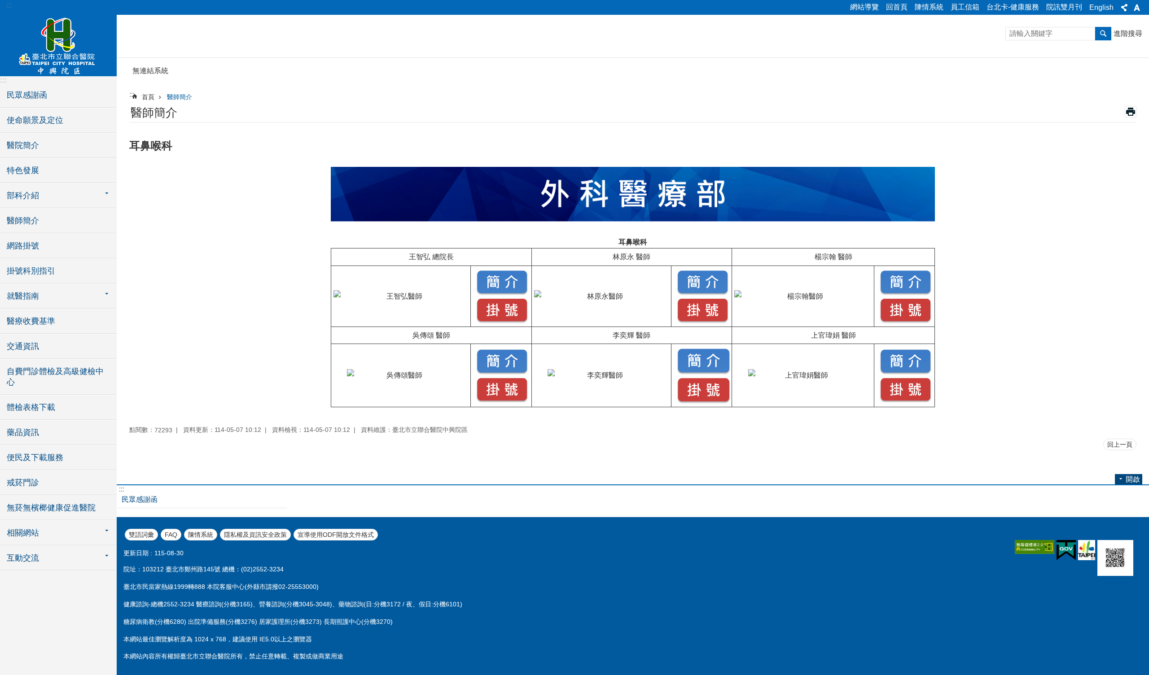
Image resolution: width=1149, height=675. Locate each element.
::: (9, 5)
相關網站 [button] (23, 532)
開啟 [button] (1133, 479)
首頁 (148, 96)
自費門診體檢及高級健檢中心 (55, 377)
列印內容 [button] (1130, 112)
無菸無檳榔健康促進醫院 (51, 507)
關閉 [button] (1124, 7)
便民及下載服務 (35, 457)
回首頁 (897, 7)
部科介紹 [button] (23, 195)
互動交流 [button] (23, 557)
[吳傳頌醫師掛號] (502, 397)
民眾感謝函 (27, 95)
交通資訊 (23, 346)
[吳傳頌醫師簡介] (502, 369)
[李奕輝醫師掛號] (704, 398)
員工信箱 (965, 7)
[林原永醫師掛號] (703, 318)
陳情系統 (929, 7)
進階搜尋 (1128, 33)
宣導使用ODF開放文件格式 (336, 534)
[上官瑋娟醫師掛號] (906, 397)
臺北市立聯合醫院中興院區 (58, 44)
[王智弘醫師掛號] (502, 318)
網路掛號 (23, 245)
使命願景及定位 (35, 120)
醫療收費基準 (31, 321)
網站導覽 (864, 7)
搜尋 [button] (1103, 33)
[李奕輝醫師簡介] (704, 370)
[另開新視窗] (1034, 547)
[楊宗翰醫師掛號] (906, 318)
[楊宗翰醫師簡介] (906, 290)
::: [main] (132, 94)
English (1101, 7)
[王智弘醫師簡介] (502, 290)
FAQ (171, 534)
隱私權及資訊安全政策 (255, 534)
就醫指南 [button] (23, 296)
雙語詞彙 (141, 534)
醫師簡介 (23, 220)
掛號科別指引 (31, 270)
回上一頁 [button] (1119, 444)
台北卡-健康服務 (1013, 7)
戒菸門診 (23, 482)
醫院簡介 (23, 145)
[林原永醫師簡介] (703, 290)
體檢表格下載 (31, 407)
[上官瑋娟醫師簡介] (906, 369)
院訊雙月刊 (1064, 7)
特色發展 (23, 170)
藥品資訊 (23, 432)
